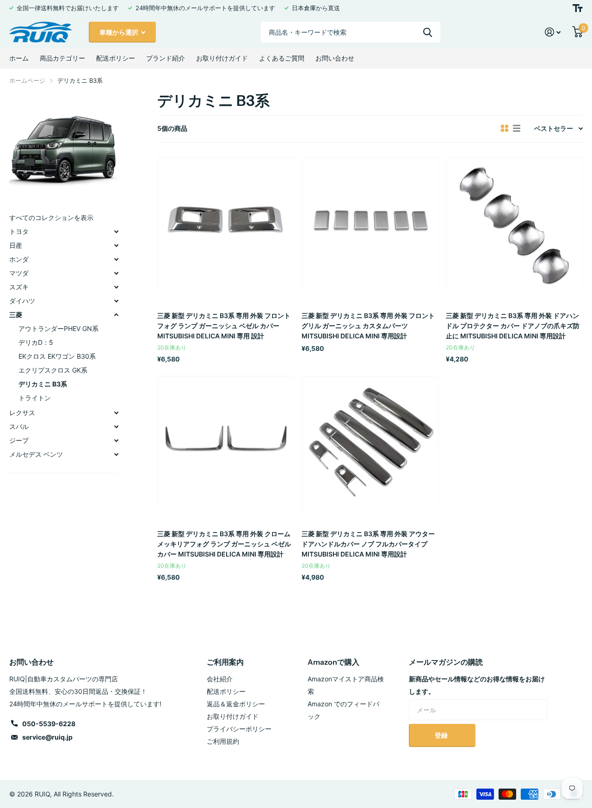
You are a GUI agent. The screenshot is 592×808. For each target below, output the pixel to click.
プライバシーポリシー (239, 729)
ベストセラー (553, 128)
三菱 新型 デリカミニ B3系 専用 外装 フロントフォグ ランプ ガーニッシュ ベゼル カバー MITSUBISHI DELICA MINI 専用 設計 (223, 326)
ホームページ (27, 80)
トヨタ (19, 231)
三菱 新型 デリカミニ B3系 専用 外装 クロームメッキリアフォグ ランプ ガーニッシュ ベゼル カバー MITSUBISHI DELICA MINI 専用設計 (224, 544)
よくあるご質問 (281, 58)
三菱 (15, 314)
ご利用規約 (223, 741)
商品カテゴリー (62, 58)
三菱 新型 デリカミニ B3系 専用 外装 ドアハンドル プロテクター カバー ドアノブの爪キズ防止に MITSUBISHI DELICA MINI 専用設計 (513, 326)
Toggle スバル (116, 426)
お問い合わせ (334, 58)
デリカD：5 (35, 342)
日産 (15, 245)
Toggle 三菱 (116, 315)
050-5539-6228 (48, 724)
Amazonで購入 (333, 662)
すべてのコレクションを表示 (51, 217)
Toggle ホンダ (116, 259)
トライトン (34, 398)
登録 (442, 735)
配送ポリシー (115, 58)
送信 (427, 32)
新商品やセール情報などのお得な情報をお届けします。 (477, 685)
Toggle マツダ (116, 273)
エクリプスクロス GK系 (52, 370)
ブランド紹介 (165, 58)
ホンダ (19, 259)
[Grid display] (504, 128)
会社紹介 (220, 679)
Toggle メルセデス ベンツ (116, 454)
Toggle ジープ (116, 440)
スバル (19, 426)
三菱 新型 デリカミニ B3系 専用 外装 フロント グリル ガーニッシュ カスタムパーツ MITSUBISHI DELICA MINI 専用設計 (368, 326)
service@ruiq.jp (47, 737)
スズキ (19, 287)
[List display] (516, 128)
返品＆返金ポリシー (236, 704)
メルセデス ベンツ (36, 454)
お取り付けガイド (222, 58)
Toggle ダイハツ (116, 301)
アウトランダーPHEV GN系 (58, 328)
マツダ (19, 273)
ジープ (19, 440)
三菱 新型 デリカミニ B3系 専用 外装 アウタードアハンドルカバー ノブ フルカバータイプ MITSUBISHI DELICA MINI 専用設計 (368, 544)
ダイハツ (22, 301)
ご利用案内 (225, 662)
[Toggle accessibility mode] (578, 8)
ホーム (19, 58)
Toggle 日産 (116, 245)
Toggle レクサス (116, 413)
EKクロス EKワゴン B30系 (57, 356)
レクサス (22, 412)
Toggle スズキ (116, 287)
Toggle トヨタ (116, 231)
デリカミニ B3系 (42, 384)
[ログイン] (553, 32)
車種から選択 (119, 32)
